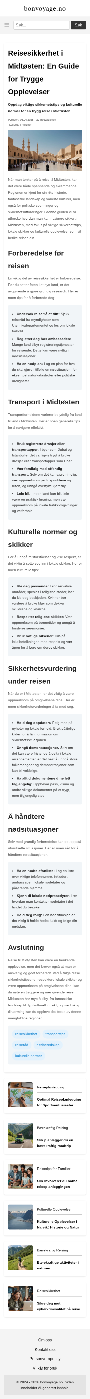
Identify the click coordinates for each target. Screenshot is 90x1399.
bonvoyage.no (45, 8)
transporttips (55, 1034)
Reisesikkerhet (48, 1291)
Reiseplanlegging (50, 1087)
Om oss (45, 1340)
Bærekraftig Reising (52, 1128)
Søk (78, 25)
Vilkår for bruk (45, 1368)
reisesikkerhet (26, 1034)
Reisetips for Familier (53, 1169)
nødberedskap (48, 1045)
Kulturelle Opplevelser (54, 1209)
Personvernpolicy (45, 1359)
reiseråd (21, 1045)
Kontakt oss (45, 1349)
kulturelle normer (28, 1056)
